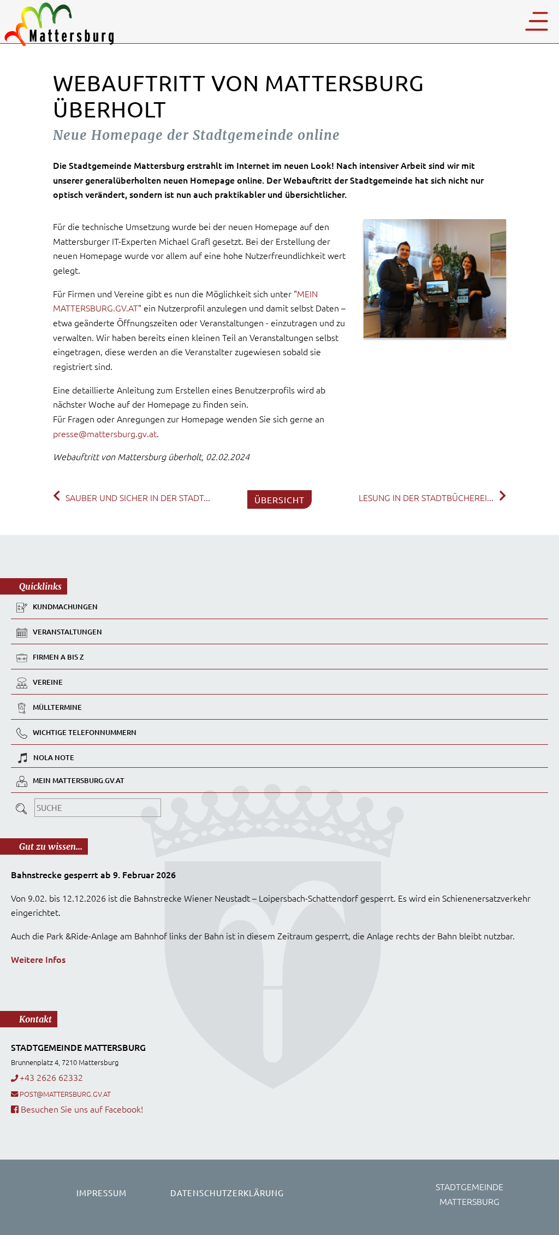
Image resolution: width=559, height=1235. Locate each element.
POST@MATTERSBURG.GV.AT (65, 1094)
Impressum (101, 1192)
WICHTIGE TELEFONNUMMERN (84, 732)
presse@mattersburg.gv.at (105, 433)
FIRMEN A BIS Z (58, 657)
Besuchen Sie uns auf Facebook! (81, 1109)
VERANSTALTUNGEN (67, 632)
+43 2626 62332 (51, 1077)
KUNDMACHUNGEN (65, 606)
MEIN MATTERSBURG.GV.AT (78, 780)
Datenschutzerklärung (227, 1192)
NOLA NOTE (53, 757)
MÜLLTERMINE (57, 707)
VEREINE (48, 682)
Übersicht (279, 499)
